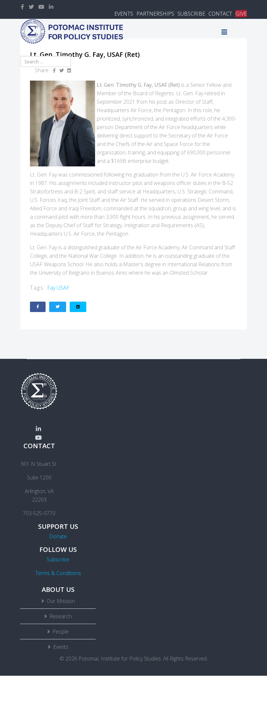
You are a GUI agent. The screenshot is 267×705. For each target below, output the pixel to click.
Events (60, 646)
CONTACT (220, 13)
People (60, 631)
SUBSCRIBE (191, 13)
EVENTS (123, 13)
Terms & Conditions (58, 573)
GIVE (241, 13)
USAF (63, 287)
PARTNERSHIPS (155, 13)
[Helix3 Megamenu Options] (224, 32)
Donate (58, 536)
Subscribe (58, 559)
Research (60, 616)
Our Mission (61, 601)
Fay (51, 287)
